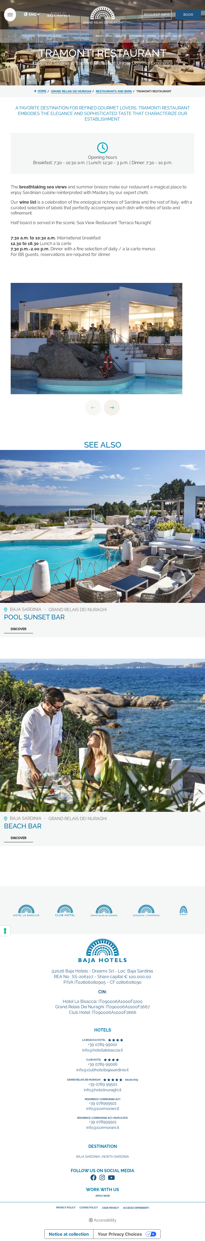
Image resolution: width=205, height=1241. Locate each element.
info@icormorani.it (102, 1109)
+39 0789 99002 (102, 1045)
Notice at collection (69, 1234)
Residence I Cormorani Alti (102, 1099)
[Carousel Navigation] (102, 408)
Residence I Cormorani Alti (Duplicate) (102, 1118)
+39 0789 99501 (102, 1084)
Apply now (103, 1196)
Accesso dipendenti (136, 1208)
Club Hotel (93, 1059)
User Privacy (110, 1208)
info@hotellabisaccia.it (102, 1050)
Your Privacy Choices (120, 1234)
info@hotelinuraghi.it (102, 1090)
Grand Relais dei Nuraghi (84, 1079)
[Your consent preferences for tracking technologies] (5, 931)
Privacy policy (66, 1207)
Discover (102, 14)
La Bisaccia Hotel (93, 1040)
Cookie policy (89, 1207)
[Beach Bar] (102, 734)
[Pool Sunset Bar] (102, 526)
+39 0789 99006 (102, 1064)
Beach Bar (22, 826)
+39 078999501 (102, 1103)
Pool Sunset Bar (34, 617)
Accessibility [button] (105, 1220)
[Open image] (96, 338)
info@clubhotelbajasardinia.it (102, 1070)
